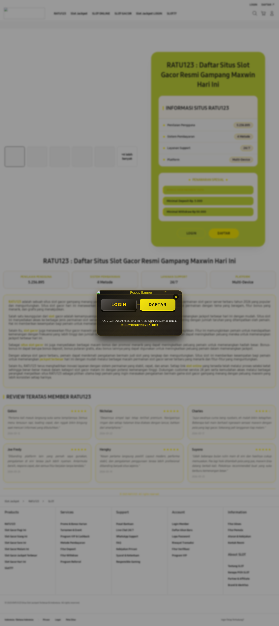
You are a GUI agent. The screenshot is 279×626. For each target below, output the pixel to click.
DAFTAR (158, 304)
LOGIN (119, 304)
